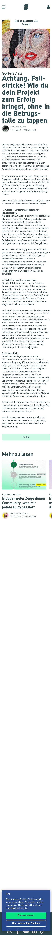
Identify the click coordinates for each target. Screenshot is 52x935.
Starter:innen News (11, 495)
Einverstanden (26, 915)
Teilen (26, 437)
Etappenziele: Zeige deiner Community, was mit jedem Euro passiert (23, 503)
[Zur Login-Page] (48, 7)
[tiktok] (42, 931)
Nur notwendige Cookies (26, 923)
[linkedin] (34, 931)
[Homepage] (26, 7)
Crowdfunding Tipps (12, 73)
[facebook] (18, 931)
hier (31, 347)
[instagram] (9, 931)
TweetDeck (7, 320)
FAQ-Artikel (7, 240)
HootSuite (35, 317)
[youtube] (26, 931)
